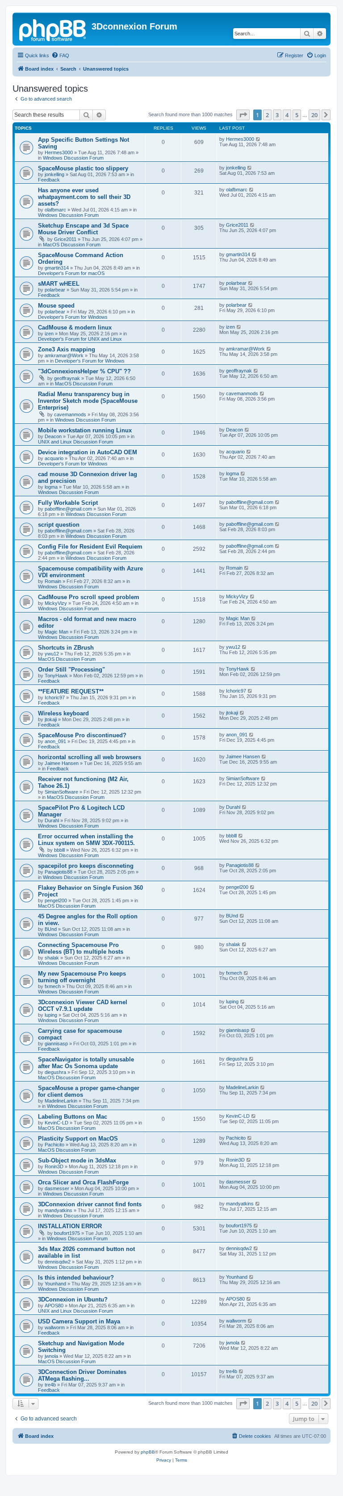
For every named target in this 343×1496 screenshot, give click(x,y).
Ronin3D (54, 1166)
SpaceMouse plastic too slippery (83, 168)
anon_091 (55, 741)
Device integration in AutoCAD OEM (87, 452)
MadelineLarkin (61, 1100)
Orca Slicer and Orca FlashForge (83, 1182)
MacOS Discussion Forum (71, 244)
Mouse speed (56, 305)
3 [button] (277, 115)
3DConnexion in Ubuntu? (73, 1299)
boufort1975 (67, 1233)
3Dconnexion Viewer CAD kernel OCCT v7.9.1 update (82, 1005)
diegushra (55, 1072)
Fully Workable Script (68, 502)
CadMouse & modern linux (75, 327)
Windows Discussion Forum (73, 158)
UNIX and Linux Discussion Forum (75, 441)
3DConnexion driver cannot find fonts (90, 1204)
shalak (52, 957)
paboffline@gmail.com (68, 508)
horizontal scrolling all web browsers (89, 757)
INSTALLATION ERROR (70, 1226)
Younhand (55, 1283)
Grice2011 (65, 239)
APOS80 (54, 1305)
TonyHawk (56, 675)
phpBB (148, 1452)
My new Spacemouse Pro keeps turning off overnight (82, 977)
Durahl (52, 820)
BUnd (51, 929)
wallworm (55, 1327)
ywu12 (52, 653)
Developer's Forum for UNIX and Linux (80, 339)
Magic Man (56, 631)
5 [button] (296, 115)
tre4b (50, 1384)
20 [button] (314, 115)
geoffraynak (67, 378)
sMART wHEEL (58, 283)
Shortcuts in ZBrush (66, 647)
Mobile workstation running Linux (85, 430)
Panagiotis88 (58, 872)
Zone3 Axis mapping (66, 349)
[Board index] (53, 29)
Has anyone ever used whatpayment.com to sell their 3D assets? (84, 197)
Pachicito (54, 1144)
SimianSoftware (61, 791)
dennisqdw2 (58, 1261)
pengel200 (56, 900)
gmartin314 (57, 267)
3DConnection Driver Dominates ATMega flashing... (82, 1375)
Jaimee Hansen (62, 763)
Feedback (49, 179)
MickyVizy (56, 603)
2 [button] (267, 115)
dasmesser (57, 1188)
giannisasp (56, 1043)
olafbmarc (55, 209)
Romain (53, 581)
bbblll (59, 850)
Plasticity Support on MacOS (78, 1138)
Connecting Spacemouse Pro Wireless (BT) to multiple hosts (80, 948)
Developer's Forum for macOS (71, 273)
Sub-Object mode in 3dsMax (77, 1160)
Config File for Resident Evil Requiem (90, 546)
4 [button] (287, 115)
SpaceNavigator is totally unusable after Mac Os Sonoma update (86, 1062)
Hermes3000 (59, 152)
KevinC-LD (56, 1122)
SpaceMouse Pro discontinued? (82, 735)
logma (51, 487)
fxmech (53, 986)
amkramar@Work (64, 355)
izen (49, 333)
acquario (54, 458)
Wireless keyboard (63, 713)
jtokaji (51, 719)
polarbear (55, 289)
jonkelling (54, 174)
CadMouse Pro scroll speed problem (88, 597)
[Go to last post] (258, 139)
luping (51, 1015)
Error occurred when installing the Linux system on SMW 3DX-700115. (86, 839)
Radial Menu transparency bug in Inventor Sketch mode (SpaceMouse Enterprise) (88, 401)
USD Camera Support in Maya (79, 1321)
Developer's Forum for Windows (73, 317)
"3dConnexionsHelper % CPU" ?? (84, 371)
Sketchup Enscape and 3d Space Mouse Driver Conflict (83, 229)
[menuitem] (60, 55)
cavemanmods (70, 414)
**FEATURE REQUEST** (71, 691)
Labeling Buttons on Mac (72, 1116)
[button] (243, 115)
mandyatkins (58, 1210)
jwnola (51, 1356)
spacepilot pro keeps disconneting (86, 865)
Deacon (53, 436)
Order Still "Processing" (71, 669)
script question (58, 524)
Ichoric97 (55, 697)
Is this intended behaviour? (76, 1277)
